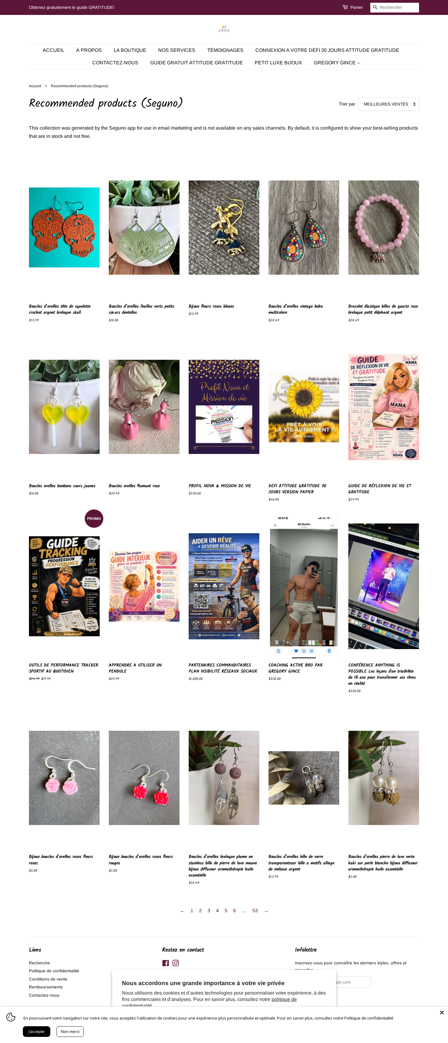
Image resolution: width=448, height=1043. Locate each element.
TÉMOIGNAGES (225, 50)
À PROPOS (89, 50)
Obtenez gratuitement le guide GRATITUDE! (71, 7)
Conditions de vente (48, 979)
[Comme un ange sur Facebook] (165, 964)
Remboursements (46, 987)
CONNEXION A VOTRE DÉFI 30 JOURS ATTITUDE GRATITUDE (327, 50)
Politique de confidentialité (54, 971)
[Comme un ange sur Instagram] (175, 964)
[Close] (442, 1012)
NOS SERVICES (176, 50)
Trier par (347, 104)
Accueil (53, 50)
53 (255, 910)
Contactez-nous (44, 995)
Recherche (39, 963)
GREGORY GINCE (335, 62)
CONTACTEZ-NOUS (115, 62)
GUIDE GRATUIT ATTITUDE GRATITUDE (196, 62)
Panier (356, 7)
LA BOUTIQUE (130, 50)
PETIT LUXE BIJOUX (278, 62)
